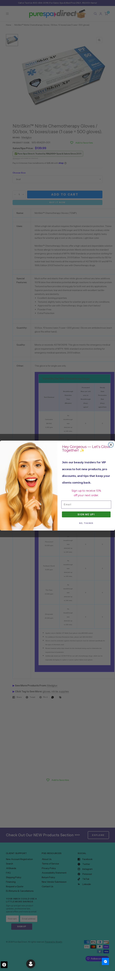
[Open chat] (105, 961)
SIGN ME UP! (86, 514)
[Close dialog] (111, 444)
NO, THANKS (86, 523)
